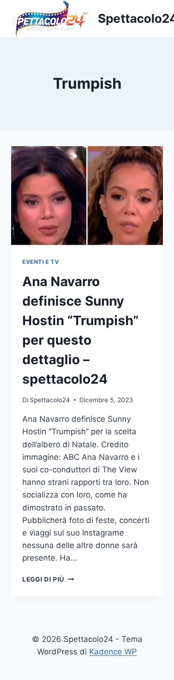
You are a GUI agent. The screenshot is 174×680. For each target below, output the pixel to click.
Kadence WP (113, 651)
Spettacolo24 (50, 400)
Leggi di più (48, 579)
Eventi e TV (40, 261)
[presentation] (87, 195)
